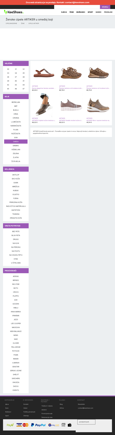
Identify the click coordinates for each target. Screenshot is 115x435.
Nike (16, 339)
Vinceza (15, 382)
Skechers (16, 378)
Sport (7, 415)
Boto (16, 288)
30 (8, 69)
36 (8, 77)
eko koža (16, 179)
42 (8, 85)
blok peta (16, 235)
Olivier (16, 343)
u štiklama (16, 263)
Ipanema (15, 316)
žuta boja (15, 161)
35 (24, 73)
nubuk (16, 190)
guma (15, 183)
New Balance (15, 331)
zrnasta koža (16, 218)
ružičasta (15, 134)
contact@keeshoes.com (77, 2)
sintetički (15, 210)
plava (15, 130)
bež (15, 106)
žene (6, 408)
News (15, 335)
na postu (16, 251)
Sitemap (26, 415)
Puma (16, 355)
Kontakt (25, 404)
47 (23, 89)
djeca (7, 404)
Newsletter (81, 404)
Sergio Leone (15, 370)
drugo (16, 239)
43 (16, 85)
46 (16, 89)
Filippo (16, 296)
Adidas (16, 276)
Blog (61, 404)
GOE (15, 300)
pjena (15, 198)
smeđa (16, 141)
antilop (15, 175)
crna (16, 114)
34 (16, 73)
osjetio (15, 194)
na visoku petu (15, 255)
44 (24, 85)
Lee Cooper (16, 323)
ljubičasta (16, 122)
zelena (16, 153)
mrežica (15, 186)
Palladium (15, 347)
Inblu (15, 308)
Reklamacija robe (47, 417)
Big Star (15, 284)
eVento (16, 390)
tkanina (15, 214)
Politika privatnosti (29, 412)
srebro (16, 146)
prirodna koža (15, 202)
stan (16, 259)
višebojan (15, 149)
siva (16, 137)
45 (8, 89)
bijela (15, 110)
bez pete (15, 231)
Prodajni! (108, 12)
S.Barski (15, 363)
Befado (16, 280)
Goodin (16, 304)
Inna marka (16, 312)
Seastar (15, 367)
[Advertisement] (57, 44)
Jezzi (16, 319)
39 (8, 81)
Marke (98, 12)
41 (23, 81)
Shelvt (16, 374)
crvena (16, 118)
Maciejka (16, 327)
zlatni (16, 157)
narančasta (16, 126)
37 (16, 77)
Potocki (15, 351)
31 (16, 69)
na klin (16, 243)
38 (24, 77)
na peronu (15, 247)
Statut (25, 408)
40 (16, 81)
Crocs (16, 292)
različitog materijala (15, 206)
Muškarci (8, 412)
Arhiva (62, 408)
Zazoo (16, 386)
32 (23, 69)
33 (8, 73)
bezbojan (16, 102)
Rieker (15, 359)
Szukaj (105, 7)
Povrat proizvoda (47, 413)
